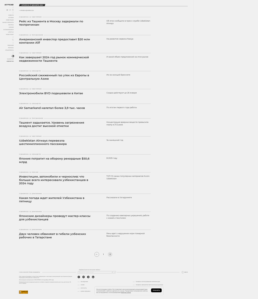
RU (7, 10)
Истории (11, 17)
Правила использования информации (148, 281)
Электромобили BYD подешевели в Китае (51, 93)
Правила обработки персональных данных (149, 285)
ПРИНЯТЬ (156, 290)
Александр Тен (36, 71)
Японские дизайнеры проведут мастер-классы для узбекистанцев (54, 217)
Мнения (11, 27)
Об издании (84, 281)
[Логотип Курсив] (9, 4)
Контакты (84, 288)
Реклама (11, 47)
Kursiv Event (10, 34)
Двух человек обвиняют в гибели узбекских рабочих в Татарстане (52, 235)
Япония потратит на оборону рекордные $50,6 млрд (54, 160)
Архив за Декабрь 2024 (27, 10)
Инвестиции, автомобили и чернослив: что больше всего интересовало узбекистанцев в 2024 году (53, 180)
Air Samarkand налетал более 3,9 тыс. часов (52, 108)
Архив (82, 285)
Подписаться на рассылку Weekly (89, 269)
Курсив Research (8, 29)
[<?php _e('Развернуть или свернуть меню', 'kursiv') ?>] (13, 56)
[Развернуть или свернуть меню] (13, 40)
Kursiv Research (85, 291)
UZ (10, 10)
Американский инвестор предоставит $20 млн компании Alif (54, 41)
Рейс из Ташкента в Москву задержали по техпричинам (51, 23)
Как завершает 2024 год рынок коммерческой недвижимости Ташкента (54, 59)
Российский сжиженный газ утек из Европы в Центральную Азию (54, 77)
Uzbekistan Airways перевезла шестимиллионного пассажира (43, 142)
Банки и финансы (8, 22)
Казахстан (10, 59)
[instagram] (83, 277)
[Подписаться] (114, 272)
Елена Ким (35, 172)
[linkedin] (93, 277)
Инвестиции (10, 20)
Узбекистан (10, 61)
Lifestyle (11, 32)
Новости (11, 15)
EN (13, 10)
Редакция (11, 45)
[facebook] (79, 277)
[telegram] (88, 277)
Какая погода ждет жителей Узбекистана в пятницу (51, 199)
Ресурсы (11, 25)
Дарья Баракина (37, 193)
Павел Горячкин (37, 17)
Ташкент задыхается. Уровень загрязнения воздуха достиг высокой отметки (51, 124)
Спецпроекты (9, 50)
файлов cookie (126, 292)
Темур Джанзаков (37, 35)
